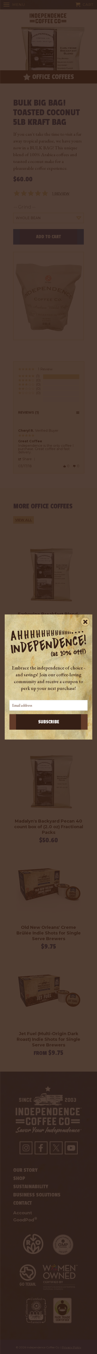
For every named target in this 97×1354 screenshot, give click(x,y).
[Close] (85, 621)
